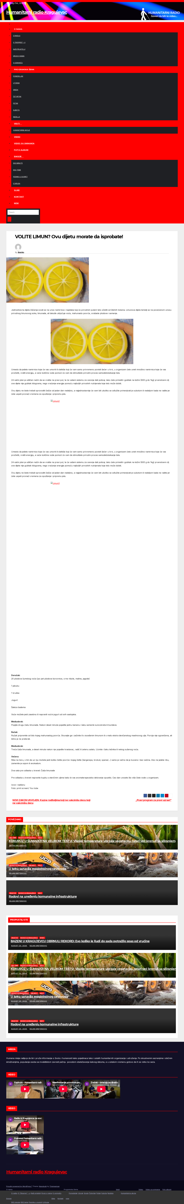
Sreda (15, 90)
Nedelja (16, 117)
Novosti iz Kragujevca (27, 837)
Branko (21, 252)
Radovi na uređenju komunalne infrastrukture (43, 896)
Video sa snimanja (24, 143)
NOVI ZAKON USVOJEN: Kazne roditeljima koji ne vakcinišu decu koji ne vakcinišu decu (51, 802)
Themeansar (54, 1186)
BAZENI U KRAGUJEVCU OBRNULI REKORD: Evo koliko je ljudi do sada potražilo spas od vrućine (80, 941)
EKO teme (17, 170)
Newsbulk (43, 1186)
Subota (16, 110)
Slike (17, 190)
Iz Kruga (16, 183)
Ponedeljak (18, 76)
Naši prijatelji (19, 49)
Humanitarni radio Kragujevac (36, 12)
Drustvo (13, 893)
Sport (42, 938)
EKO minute (18, 163)
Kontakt (19, 197)
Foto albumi (21, 150)
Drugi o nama (18, 56)
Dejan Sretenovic (18, 846)
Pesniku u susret (20, 177)
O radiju (16, 36)
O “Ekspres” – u (19, 42)
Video (17, 137)
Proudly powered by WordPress (19, 1186)
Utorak (16, 83)
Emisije (18, 156)
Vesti (17, 123)
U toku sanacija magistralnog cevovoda (37, 869)
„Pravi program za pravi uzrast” (153, 800)
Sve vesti (32, 865)
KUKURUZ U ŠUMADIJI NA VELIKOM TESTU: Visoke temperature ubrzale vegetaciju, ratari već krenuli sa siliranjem (92, 841)
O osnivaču (18, 63)
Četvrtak (17, 96)
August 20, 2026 (19, 946)
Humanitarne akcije (21, 130)
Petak (15, 103)
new (16, 203)
